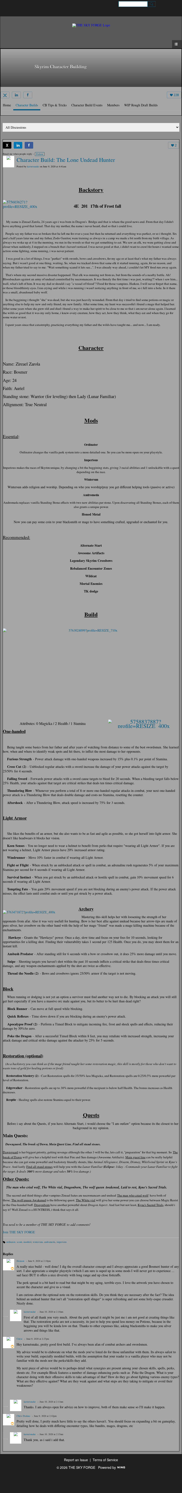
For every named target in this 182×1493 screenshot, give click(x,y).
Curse (20, 1338)
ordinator (10, 1242)
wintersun (38, 1242)
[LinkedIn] (16, 95)
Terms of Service (105, 1459)
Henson (20, 1261)
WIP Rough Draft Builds (141, 105)
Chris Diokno (23, 1416)
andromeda (49, 1242)
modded (27, 1242)
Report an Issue (76, 1459)
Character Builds (27, 105)
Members (113, 105)
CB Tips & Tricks (55, 105)
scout (19, 1242)
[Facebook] (27, 95)
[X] (4, 95)
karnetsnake (33, 166)
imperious (62, 1242)
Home (7, 105)
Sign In (174, 4)
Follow (39, 154)
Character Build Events (86, 105)
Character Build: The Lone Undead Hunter (66, 160)
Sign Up (162, 4)
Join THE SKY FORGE (19, 1232)
